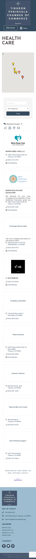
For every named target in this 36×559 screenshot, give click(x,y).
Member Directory (7, 530)
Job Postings (16, 473)
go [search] (19, 113)
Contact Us (24, 473)
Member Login (6, 527)
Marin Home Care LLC (15, 151)
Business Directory (10, 470)
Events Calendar (22, 470)
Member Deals (6, 535)
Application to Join (8, 532)
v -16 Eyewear (12, 278)
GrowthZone (24, 557)
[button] (16, 72)
